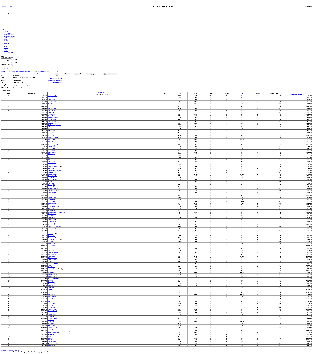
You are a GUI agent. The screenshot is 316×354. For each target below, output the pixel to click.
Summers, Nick (52, 291)
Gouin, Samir (51, 97)
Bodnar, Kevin (52, 247)
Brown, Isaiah (51, 199)
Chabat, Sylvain (52, 119)
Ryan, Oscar (51, 272)
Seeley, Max (51, 205)
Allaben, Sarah (52, 105)
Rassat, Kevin (51, 336)
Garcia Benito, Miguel (54, 206)
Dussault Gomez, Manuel (54, 226)
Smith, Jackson (52, 321)
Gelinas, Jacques (52, 194)
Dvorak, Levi (51, 316)
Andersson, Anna (52, 285)
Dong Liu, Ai (51, 289)
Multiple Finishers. (57, 82)
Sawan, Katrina (52, 254)
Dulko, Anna (51, 110)
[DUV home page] (7, 6)
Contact (6, 49)
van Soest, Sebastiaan (53, 188)
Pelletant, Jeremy (52, 108)
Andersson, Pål (52, 283)
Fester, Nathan (51, 298)
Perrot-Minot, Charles (53, 116)
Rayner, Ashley (52, 224)
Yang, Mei (50, 276)
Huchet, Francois (52, 164)
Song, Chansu (51, 215)
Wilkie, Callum (52, 107)
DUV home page (8, 52)
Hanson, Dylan (52, 307)
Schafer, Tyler (51, 154)
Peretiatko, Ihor (52, 232)
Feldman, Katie (52, 219)
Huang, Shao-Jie (52, 166)
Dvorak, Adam (52, 314)
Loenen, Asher (52, 271)
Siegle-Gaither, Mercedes (54, 125)
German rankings (8, 37)
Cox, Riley (51, 177)
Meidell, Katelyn (52, 274)
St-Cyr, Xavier (52, 103)
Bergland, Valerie (52, 343)
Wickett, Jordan (52, 221)
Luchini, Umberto (52, 318)
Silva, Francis (51, 334)
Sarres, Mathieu (52, 141)
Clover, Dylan (51, 146)
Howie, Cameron (52, 312)
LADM (6, 51)
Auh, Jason (51, 168)
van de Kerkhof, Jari (53, 332)
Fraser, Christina (52, 208)
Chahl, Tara (51, 320)
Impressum (3, 350)
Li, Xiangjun (51, 329)
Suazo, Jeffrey (51, 236)
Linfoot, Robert (52, 259)
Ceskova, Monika (52, 186)
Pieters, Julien (51, 132)
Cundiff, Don (51, 267)
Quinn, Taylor (51, 112)
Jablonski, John (52, 197)
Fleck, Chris (51, 250)
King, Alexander (52, 96)
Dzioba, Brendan (52, 176)
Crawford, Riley (52, 241)
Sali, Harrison (51, 126)
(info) (12, 57)
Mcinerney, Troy (52, 210)
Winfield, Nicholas (53, 263)
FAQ (5, 46)
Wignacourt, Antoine (53, 323)
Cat (242, 93)
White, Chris (51, 245)
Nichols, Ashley (52, 161)
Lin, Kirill (50, 280)
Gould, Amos (51, 217)
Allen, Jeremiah (52, 163)
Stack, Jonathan (52, 152)
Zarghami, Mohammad (54, 190)
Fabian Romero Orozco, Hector (56, 300)
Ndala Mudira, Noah (53, 294)
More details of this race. (56, 78)
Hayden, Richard (52, 228)
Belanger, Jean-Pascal (53, 143)
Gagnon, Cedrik (52, 101)
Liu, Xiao (50, 338)
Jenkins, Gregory (52, 327)
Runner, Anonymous (53, 155)
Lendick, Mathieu (52, 192)
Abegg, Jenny (51, 114)
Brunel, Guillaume (53, 137)
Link (14, 85)
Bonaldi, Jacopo (52, 214)
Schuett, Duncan (52, 258)
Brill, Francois (51, 340)
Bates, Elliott (51, 150)
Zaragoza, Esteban (53, 252)
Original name (102, 92)
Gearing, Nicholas (52, 196)
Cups (5, 39)
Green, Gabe (51, 303)
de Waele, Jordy (52, 237)
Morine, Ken (51, 148)
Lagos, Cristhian (52, 99)
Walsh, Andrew (52, 296)
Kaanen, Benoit (52, 181)
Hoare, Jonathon (52, 183)
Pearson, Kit (51, 157)
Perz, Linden (51, 139)
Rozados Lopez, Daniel (54, 145)
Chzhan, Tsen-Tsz (52, 239)
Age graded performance (297, 94)
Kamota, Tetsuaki (52, 269)
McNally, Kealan (52, 174)
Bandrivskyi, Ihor (52, 179)
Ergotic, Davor (52, 341)
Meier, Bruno (51, 261)
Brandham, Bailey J (53, 128)
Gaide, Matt (51, 305)
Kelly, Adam (51, 292)
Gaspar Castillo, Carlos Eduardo (56, 212)
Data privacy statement (13, 350)
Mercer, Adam (51, 249)
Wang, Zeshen (51, 243)
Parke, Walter (51, 287)
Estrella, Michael (52, 311)
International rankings (9, 36)
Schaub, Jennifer (52, 159)
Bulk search (7, 68)
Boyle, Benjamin (52, 134)
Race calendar (7, 33)
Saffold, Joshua (52, 302)
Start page (6, 31)
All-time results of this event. (54, 80)
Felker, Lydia (51, 256)
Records (6, 40)
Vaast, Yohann (51, 130)
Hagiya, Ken (51, 201)
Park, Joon (50, 265)
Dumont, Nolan (52, 123)
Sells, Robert (51, 325)
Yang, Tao (50, 345)
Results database (8, 34)
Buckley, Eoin (51, 185)
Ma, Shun (50, 234)
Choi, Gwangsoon (53, 223)
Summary (6, 43)
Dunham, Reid (52, 203)
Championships (8, 42)
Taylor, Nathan (52, 121)
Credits (6, 48)
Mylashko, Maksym (53, 331)
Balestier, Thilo (52, 135)
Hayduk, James (52, 230)
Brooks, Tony (51, 282)
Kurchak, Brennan (53, 117)
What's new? (7, 45)
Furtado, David (52, 309)
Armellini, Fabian (52, 172)
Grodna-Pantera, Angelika (55, 170)
